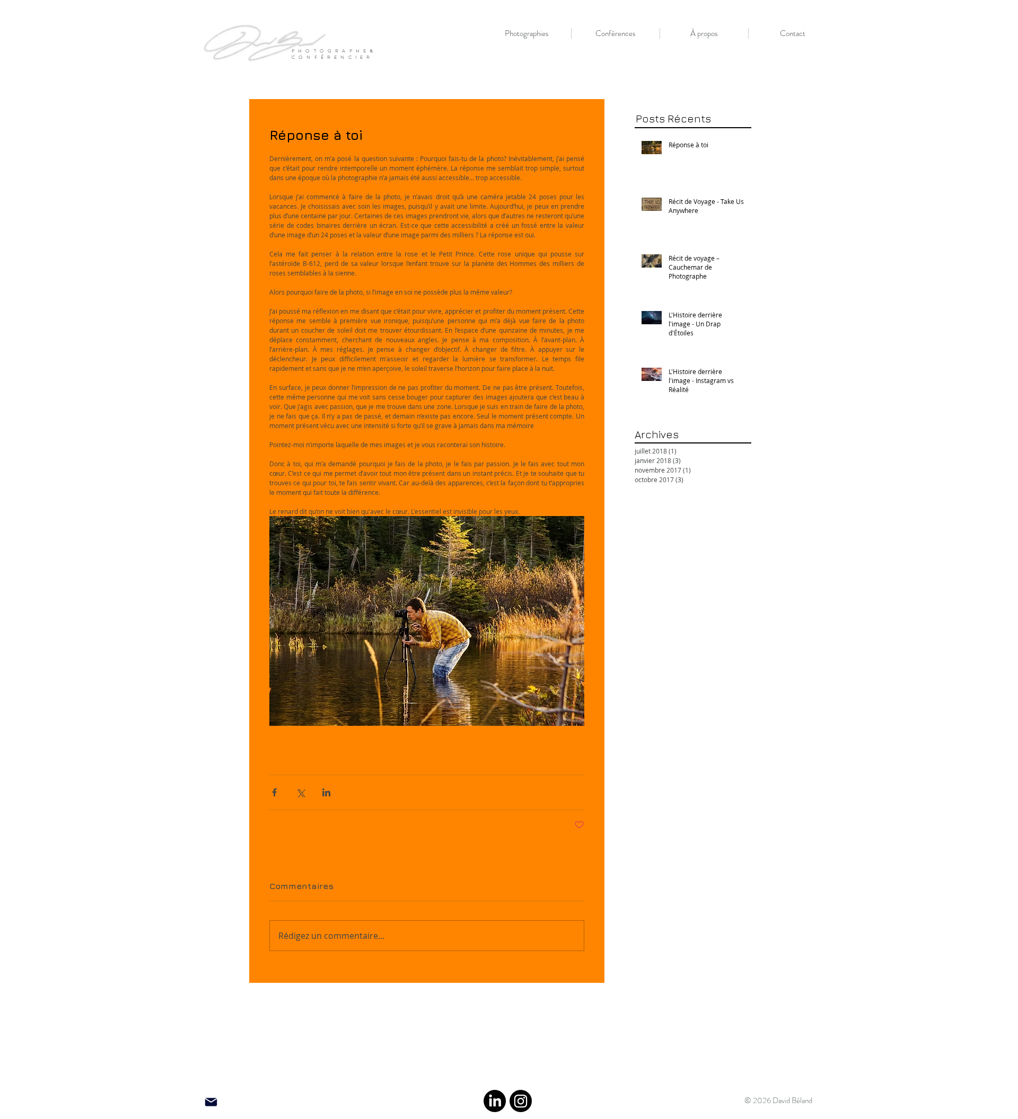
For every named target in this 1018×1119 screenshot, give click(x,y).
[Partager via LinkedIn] (326, 792)
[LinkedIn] (495, 1101)
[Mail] (211, 1102)
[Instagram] (521, 1101)
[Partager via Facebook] (274, 792)
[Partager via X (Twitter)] (300, 792)
